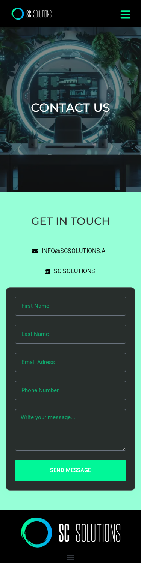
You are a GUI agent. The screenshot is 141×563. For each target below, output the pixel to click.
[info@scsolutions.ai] (70, 253)
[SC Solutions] (71, 273)
